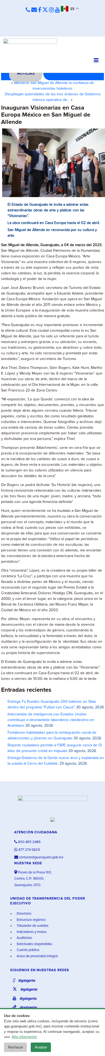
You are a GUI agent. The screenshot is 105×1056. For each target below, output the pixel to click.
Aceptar (41, 1047)
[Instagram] (51, 10)
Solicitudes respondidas (34, 944)
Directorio (23, 913)
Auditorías (24, 938)
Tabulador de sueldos (32, 926)
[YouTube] (57, 10)
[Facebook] (39, 10)
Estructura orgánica (31, 920)
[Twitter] (45, 10)
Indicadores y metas (31, 932)
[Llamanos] (28, 10)
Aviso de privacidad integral (37, 956)
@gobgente (26, 980)
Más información (24, 1037)
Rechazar (15, 1047)
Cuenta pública (27, 950)
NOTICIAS (25, 73)
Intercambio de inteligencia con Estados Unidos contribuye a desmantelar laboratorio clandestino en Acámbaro (51, 720)
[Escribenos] (34, 10)
